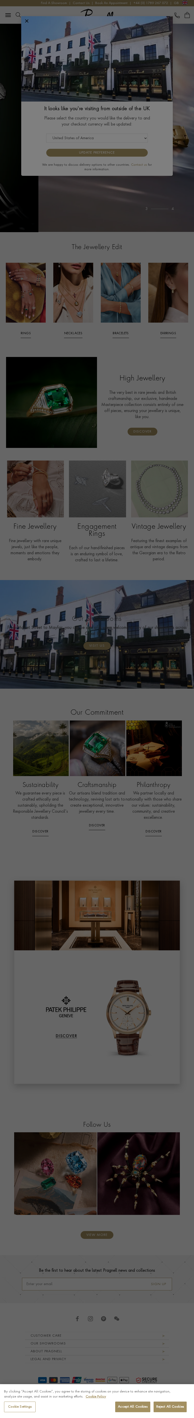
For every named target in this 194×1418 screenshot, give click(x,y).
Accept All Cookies (132, 1406)
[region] (97, 1401)
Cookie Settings (20, 1406)
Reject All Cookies (170, 1406)
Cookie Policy (96, 1396)
